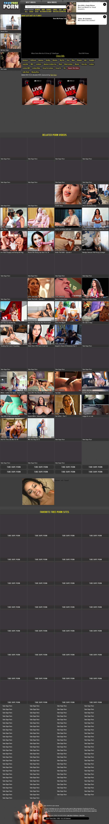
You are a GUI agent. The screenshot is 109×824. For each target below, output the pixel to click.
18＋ (26, 11)
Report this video (73, 68)
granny (65, 9)
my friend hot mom (45, 11)
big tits (62, 60)
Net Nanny (75, 815)
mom (43, 9)
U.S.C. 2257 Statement (66, 818)
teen (60, 9)
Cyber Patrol (69, 815)
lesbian (91, 64)
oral (68, 60)
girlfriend (33, 60)
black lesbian (68, 64)
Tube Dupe (53, 75)
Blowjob (79, 60)
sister (36, 11)
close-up (84, 64)
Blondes (55, 60)
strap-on (58, 68)
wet (85, 60)
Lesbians (38, 64)
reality (48, 60)
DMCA (58, 818)
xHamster (61, 226)
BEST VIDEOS (31, 2)
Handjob (91, 60)
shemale (48, 9)
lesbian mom (36, 68)
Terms (47, 818)
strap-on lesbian (48, 68)
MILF (32, 64)
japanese (37, 9)
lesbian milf (26, 68)
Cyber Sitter (82, 815)
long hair (25, 64)
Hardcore (25, 60)
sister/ (31, 11)
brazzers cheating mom (60, 11)
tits (65, 68)
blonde (77, 64)
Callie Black (26, 72)
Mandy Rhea (35, 72)
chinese (55, 9)
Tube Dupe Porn (14, 467)
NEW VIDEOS (52, 2)
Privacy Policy (53, 818)
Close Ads (60, 56)
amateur (40, 60)
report (80, 203)
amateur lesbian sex (50, 64)
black (60, 64)
